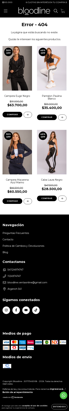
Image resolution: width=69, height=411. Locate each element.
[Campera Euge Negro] (28, 115)
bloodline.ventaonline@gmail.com (27, 282)
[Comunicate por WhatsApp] (63, 395)
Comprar (12, 115)
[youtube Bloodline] (26, 310)
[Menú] (6, 11)
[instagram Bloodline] (6, 310)
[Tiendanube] (13, 397)
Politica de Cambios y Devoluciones (23, 245)
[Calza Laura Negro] (62, 199)
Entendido (59, 407)
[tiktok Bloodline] (36, 310)
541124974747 (15, 269)
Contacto (8, 239)
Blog (5, 252)
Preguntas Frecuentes (16, 233)
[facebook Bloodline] (16, 310)
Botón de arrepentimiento (18, 392)
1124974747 (14, 276)
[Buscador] (55, 11)
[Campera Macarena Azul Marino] (28, 201)
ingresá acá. (57, 389)
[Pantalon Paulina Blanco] (62, 117)
